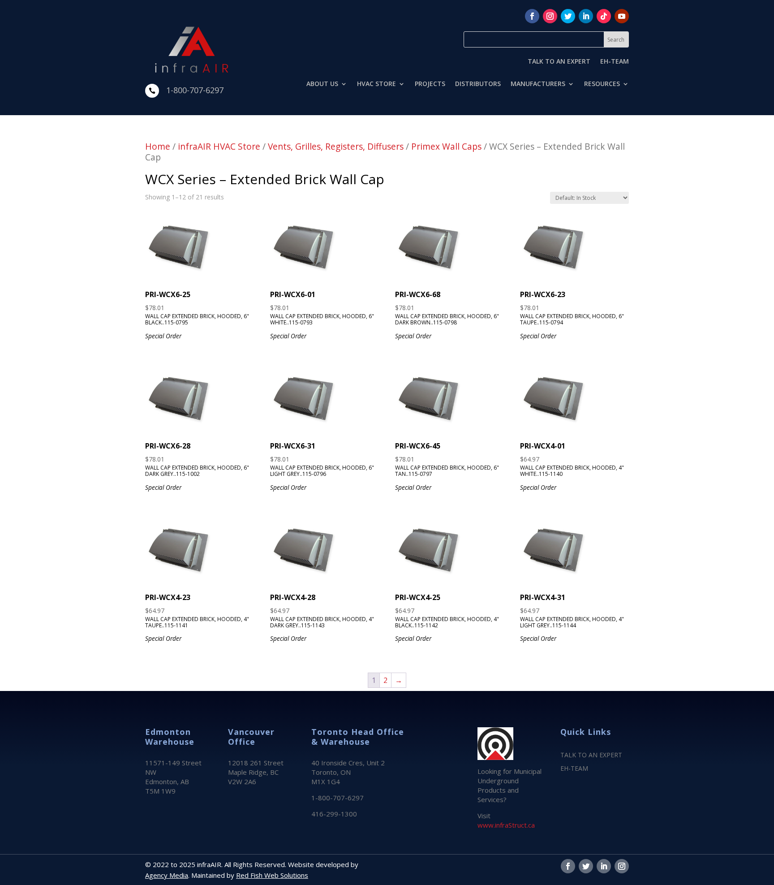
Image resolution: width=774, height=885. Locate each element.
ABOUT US (322, 84)
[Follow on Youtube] (622, 16)
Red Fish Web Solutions (272, 875)
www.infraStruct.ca (506, 824)
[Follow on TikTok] (604, 16)
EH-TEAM (614, 61)
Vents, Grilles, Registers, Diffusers (336, 146)
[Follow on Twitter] (568, 16)
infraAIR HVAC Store (219, 146)
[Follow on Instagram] (550, 16)
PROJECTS (430, 84)
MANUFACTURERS (538, 84)
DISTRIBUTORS (478, 84)
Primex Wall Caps (446, 146)
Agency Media (166, 875)
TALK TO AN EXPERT (559, 61)
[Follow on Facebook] (532, 16)
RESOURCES (602, 84)
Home (157, 146)
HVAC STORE (376, 84)
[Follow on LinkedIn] (586, 16)
